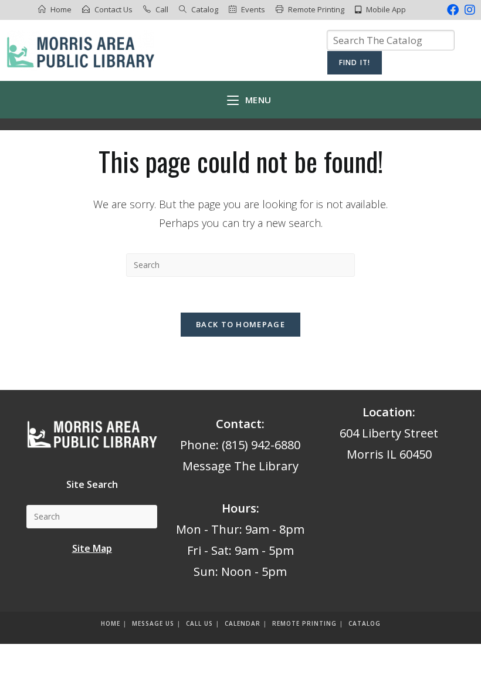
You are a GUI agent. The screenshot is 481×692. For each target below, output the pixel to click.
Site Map (92, 548)
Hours (239, 508)
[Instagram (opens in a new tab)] (468, 10)
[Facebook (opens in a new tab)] (453, 10)
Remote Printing (316, 9)
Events (253, 9)
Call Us (199, 623)
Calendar (242, 623)
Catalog (204, 9)
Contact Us (113, 9)
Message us (153, 623)
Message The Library (240, 466)
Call (161, 9)
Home (61, 9)
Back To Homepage (240, 324)
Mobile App (386, 9)
